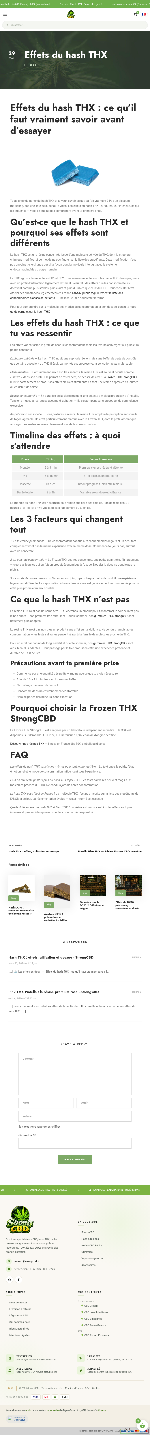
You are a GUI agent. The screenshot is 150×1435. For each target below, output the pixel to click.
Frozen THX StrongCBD (122, 377)
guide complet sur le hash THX (30, 311)
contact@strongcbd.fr (26, 1261)
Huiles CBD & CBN (91, 1245)
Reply (137, 957)
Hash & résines (90, 1238)
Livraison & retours (20, 1309)
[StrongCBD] (20, 1219)
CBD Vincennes (93, 1318)
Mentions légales (19, 1335)
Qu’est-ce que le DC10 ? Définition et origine (92, 905)
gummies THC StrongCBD (111, 616)
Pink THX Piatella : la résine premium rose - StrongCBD (53, 991)
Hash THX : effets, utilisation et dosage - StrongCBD (50, 957)
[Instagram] (9, 1279)
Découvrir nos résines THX (27, 743)
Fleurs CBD (87, 1232)
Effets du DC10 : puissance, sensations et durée (127, 905)
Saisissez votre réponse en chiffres (39, 1127)
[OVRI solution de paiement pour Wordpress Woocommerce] (134, 1431)
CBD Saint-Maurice (95, 1325)
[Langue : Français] (144, 14)
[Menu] (5, 14)
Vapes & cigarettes (92, 1258)
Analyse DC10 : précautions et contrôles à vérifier (55, 917)
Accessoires (88, 1265)
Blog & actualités (19, 1328)
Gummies (87, 1251)
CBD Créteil (91, 1305)
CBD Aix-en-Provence (96, 1335)
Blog (33, 65)
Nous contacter (18, 1302)
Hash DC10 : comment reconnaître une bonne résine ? (21, 911)
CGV (87, 1388)
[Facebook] (18, 1279)
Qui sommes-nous (19, 1322)
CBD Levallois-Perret (96, 1312)
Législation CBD (18, 1315)
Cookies (96, 1388)
